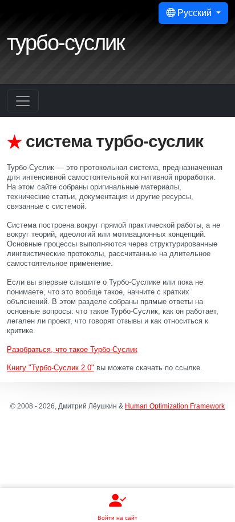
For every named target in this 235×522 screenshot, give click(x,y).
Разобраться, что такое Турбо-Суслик (72, 349)
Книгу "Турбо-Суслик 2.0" (50, 367)
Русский (194, 13)
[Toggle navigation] (23, 101)
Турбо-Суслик (65, 43)
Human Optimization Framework (175, 406)
